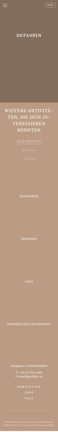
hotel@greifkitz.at (30, 376)
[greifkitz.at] (29, 16)
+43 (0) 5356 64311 (30, 372)
